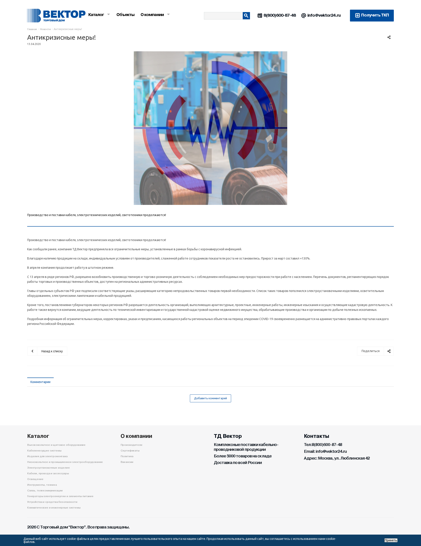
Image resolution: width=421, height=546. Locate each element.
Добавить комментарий (210, 398)
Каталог (38, 436)
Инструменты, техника (42, 484)
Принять (391, 540)
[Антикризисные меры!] (210, 128)
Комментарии (40, 382)
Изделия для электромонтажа (47, 456)
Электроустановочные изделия (48, 467)
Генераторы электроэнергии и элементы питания (60, 496)
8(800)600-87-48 (280, 15)
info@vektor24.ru (324, 15)
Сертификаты (130, 450)
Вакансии (127, 462)
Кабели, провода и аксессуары (48, 473)
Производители (131, 444)
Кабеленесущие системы (44, 450)
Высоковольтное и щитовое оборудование (56, 444)
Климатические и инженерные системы (53, 507)
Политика (127, 456)
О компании (136, 436)
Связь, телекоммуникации (45, 490)
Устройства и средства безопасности (52, 501)
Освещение (35, 479)
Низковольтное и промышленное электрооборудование (65, 462)
